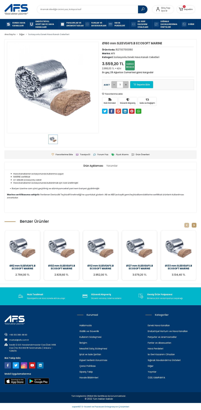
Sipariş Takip (86, 371)
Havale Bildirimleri (88, 377)
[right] (194, 225)
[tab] (93, 166)
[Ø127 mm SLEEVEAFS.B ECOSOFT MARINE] (139, 248)
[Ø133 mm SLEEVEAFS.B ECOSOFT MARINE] (178, 248)
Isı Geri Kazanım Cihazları (161, 354)
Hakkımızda (85, 325)
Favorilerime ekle (114, 93)
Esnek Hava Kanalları (159, 325)
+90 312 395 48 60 (18, 334)
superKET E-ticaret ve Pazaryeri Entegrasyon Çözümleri (100, 406)
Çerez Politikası (87, 366)
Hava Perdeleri (155, 348)
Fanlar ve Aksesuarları (159, 342)
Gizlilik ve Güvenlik (89, 331)
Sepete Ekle (143, 84)
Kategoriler (162, 315)
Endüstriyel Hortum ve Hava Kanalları (168, 331)
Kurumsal (92, 315)
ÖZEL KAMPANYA (156, 377)
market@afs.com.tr (19, 339)
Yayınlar (152, 371)
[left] (187, 225)
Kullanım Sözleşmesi (90, 337)
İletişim (83, 342)
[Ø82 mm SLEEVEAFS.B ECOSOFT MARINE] (22, 248)
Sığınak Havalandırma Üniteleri (164, 360)
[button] (186, 9)
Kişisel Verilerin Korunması (93, 360)
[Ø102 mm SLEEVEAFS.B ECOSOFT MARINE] (61, 248)
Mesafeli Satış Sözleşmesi (93, 348)
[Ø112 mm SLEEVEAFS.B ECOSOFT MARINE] (100, 248)
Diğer (150, 366)
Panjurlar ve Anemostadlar (162, 337)
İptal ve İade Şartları (90, 354)
